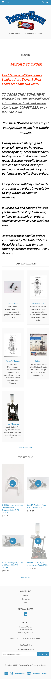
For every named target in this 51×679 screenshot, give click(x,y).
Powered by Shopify (39, 665)
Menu (7, 2)
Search (25, 596)
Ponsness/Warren (25, 665)
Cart (47, 2)
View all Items (25, 578)
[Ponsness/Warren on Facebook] (25, 614)
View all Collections (25, 447)
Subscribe (43, 654)
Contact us (26, 599)
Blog (25, 602)
